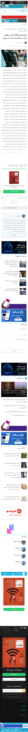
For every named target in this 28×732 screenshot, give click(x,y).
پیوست (25, 29)
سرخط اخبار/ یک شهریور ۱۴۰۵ (18, 415)
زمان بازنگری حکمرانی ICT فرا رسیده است (11, 282)
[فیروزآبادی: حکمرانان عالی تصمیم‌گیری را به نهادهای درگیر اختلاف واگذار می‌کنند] (23, 277)
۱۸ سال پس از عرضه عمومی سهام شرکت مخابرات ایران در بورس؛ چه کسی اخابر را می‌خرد (12, 475)
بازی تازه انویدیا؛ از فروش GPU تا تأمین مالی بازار (14, 412)
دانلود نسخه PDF (14, 202)
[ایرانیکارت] (14, 726)
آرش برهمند (18, 548)
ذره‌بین (23, 24)
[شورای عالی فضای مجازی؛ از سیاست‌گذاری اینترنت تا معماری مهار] (23, 294)
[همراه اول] (14, 730)
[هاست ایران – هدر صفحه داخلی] (14, 20)
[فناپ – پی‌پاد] (14, 315)
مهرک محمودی (17, 541)
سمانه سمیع (21, 42)
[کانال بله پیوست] (14, 6)
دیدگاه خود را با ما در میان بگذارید (21, 339)
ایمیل (26, 334)
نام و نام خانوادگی (23, 329)
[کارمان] (14, 527)
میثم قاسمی (18, 562)
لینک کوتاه (6, 208)
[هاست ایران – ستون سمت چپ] (14, 247)
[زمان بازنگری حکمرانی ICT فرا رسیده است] (23, 285)
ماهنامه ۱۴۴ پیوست (14, 191)
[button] (26, 10)
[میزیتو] (14, 513)
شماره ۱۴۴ (9, 46)
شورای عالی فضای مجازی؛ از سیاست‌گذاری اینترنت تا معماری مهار (11, 290)
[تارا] (14, 302)
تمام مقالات (14, 235)
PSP (25, 165)
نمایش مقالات (14, 679)
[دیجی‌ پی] (14, 2)
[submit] (23, 691)
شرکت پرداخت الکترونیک (13, 165)
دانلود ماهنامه (14, 674)
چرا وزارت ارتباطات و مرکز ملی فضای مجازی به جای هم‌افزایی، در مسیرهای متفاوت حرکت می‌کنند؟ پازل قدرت (11, 263)
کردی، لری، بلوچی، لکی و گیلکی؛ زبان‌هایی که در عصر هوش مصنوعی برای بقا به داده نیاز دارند (12, 487)
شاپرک (21, 165)
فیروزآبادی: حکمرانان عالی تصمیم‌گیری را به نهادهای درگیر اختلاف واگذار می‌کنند (11, 273)
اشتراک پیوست (14, 609)
